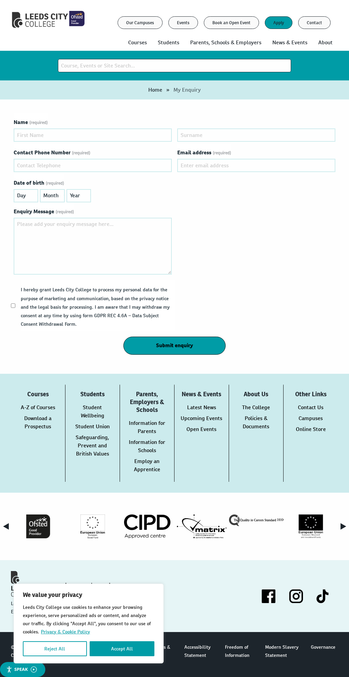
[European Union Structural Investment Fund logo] (311, 526)
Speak (21, 669)
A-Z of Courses (38, 407)
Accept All (122, 649)
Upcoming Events (201, 418)
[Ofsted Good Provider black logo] (38, 526)
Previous (5, 526)
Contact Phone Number (52, 152)
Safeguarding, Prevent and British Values (92, 445)
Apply (278, 23)
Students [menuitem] (168, 42)
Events (183, 23)
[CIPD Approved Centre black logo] (147, 526)
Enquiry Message (44, 211)
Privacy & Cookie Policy (65, 632)
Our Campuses (140, 23)
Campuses (311, 418)
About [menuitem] (325, 42)
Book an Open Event (231, 23)
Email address (204, 152)
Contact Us (310, 407)
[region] (89, 623)
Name (31, 122)
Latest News (201, 407)
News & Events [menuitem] (289, 42)
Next (343, 526)
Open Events (201, 429)
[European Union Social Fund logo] (92, 526)
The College (256, 407)
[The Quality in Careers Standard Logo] (256, 520)
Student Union (92, 426)
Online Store (311, 429)
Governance (323, 647)
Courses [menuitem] (137, 42)
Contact (314, 23)
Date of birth (39, 182)
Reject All (54, 649)
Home (155, 89)
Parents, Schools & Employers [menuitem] (225, 42)
